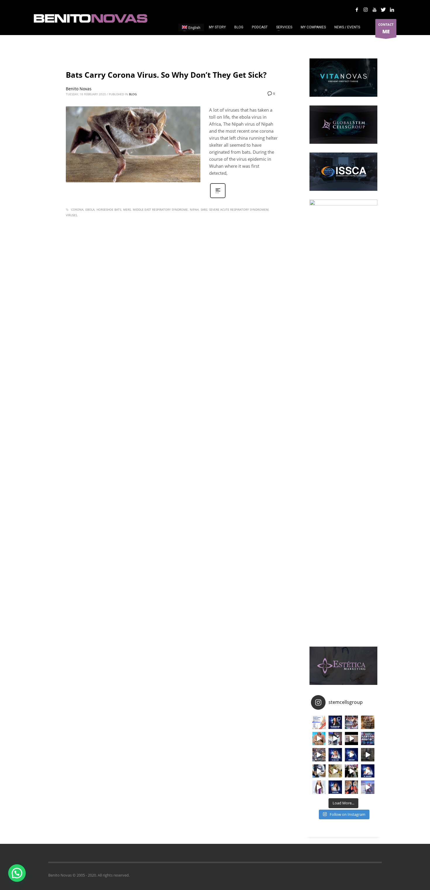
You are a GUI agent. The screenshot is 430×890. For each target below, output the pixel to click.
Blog (133, 94)
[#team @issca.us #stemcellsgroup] (351, 754)
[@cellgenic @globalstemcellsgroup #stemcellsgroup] (319, 787)
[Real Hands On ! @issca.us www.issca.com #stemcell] (319, 771)
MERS (127, 209)
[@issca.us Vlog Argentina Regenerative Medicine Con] (351, 738)
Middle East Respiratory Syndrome (160, 209)
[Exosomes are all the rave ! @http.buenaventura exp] (319, 738)
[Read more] (217, 197)
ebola (89, 209)
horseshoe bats (109, 209)
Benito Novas (79, 88)
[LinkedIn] (392, 9)
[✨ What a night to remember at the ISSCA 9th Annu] (351, 771)
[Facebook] (356, 9)
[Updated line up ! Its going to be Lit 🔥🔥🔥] (367, 738)
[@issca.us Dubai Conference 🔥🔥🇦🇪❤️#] (319, 722)
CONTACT (385, 28)
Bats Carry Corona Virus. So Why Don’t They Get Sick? (166, 75)
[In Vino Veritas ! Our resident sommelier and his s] (335, 738)
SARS (204, 209)
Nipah (194, 209)
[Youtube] (374, 9)
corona (77, 209)
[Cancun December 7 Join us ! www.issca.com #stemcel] (351, 722)
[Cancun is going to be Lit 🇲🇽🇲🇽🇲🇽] (367, 722)
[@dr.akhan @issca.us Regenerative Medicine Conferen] (335, 754)
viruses (71, 215)
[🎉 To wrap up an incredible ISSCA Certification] (335, 771)
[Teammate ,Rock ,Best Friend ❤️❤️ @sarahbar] (351, 787)
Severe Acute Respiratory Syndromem (239, 209)
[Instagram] (365, 9)
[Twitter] (383, 9)
